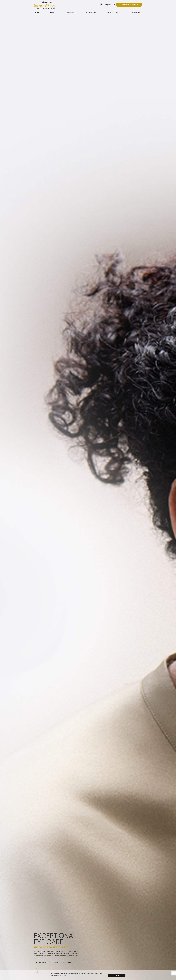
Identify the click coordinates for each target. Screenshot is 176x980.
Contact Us (136, 12)
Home (37, 12)
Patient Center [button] (113, 12)
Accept (117, 975)
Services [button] (70, 12)
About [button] (52, 12)
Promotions (91, 12)
